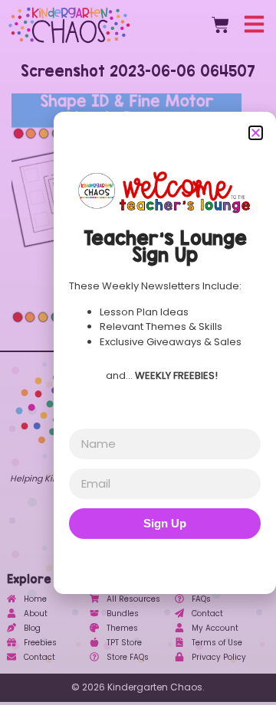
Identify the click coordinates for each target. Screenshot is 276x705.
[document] (138, 352)
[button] (255, 133)
